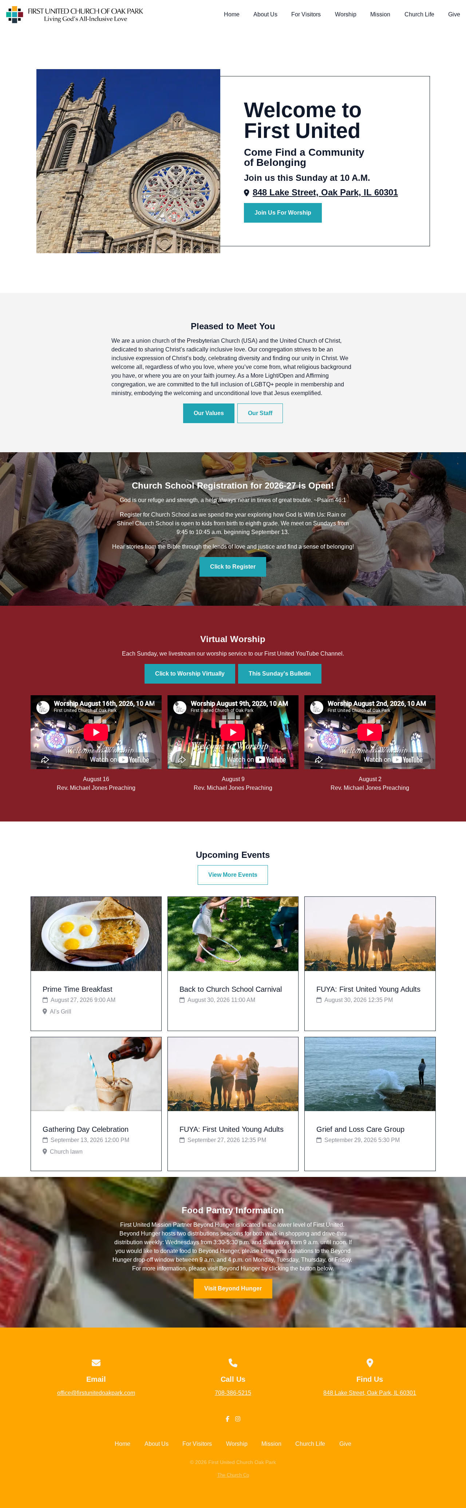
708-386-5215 (233, 1393)
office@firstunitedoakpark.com (96, 1393)
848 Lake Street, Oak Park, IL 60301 (325, 192)
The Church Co (233, 1475)
